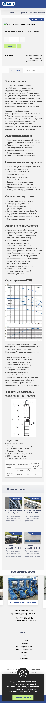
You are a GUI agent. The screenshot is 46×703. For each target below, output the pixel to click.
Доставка (24, 652)
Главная (24, 641)
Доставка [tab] (30, 71)
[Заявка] (34, 3)
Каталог (24, 644)
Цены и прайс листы (24, 647)
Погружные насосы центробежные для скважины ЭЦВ (34, 58)
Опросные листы (24, 649)
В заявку (11, 46)
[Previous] (6, 593)
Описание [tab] (15, 71)
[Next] (40, 593)
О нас (24, 655)
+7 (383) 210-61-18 (24, 618)
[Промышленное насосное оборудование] (8, 4)
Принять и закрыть (23, 697)
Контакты (24, 658)
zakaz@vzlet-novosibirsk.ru (24, 621)
